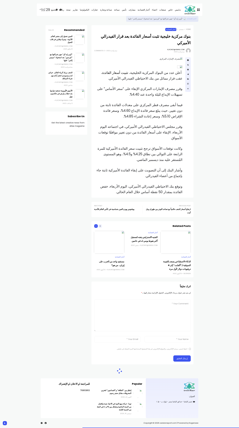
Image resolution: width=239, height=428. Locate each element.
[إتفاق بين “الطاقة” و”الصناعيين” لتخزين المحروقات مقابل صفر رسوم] (137, 393)
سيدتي (181, 29)
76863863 (85, 390)
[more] (188, 89)
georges (187, 273)
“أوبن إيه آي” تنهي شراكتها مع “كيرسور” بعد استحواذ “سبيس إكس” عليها (60, 57)
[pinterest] (188, 69)
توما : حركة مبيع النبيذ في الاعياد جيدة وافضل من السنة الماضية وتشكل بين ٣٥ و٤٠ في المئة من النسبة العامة (114, 407)
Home (188, 29)
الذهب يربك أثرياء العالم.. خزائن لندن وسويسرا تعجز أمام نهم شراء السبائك (60, 75)
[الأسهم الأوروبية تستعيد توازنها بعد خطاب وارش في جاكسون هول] (80, 94)
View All (51, 30)
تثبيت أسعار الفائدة (115, 72)
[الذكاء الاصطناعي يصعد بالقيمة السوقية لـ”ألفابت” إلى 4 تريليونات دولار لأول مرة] (175, 242)
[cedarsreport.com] (172, 386)
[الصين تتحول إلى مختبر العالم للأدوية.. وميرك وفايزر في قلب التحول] (184, 18)
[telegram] (188, 74)
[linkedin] (188, 79)
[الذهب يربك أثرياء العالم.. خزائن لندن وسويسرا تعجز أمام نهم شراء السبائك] (80, 76)
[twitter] (188, 65)
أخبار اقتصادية (191, 19)
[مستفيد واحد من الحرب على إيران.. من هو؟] (109, 242)
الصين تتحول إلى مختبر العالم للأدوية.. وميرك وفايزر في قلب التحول (158, 18)
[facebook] (188, 60)
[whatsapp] (188, 84)
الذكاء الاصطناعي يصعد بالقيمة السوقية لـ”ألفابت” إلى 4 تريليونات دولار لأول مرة (177, 265)
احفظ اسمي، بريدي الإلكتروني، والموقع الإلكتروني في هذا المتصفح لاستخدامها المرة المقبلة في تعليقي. (151, 349)
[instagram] (42, 423)
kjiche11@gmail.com (176, 49)
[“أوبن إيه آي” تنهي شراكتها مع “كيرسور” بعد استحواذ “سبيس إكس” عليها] (80, 58)
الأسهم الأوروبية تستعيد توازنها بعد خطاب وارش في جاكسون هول (61, 94)
